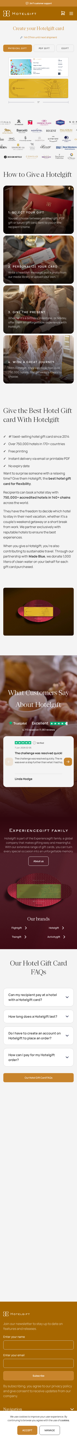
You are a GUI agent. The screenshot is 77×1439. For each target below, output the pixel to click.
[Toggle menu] (71, 13)
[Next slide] (68, 762)
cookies (64, 1420)
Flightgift (16, 928)
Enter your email (13, 1355)
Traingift (16, 937)
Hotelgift (54, 928)
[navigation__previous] (3, 36)
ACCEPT (27, 1430)
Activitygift (53, 937)
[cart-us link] (63, 14)
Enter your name (14, 1337)
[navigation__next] (74, 36)
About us (38, 861)
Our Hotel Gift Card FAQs (38, 1077)
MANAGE (50, 1430)
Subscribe (38, 1375)
